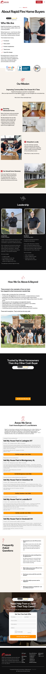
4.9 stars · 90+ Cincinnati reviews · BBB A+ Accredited (14, 521)
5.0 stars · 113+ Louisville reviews (10, 501)
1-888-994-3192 (41, 656)
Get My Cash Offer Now (23, 636)
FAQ (22, 657)
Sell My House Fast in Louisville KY (17, 499)
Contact (23, 659)
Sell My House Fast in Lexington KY (17, 441)
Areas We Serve (23, 422)
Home (20, 7)
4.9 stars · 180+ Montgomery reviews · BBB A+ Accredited (14, 462)
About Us (23, 654)
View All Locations (32, 662)
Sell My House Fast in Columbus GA (18, 480)
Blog (22, 660)
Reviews (23, 662)
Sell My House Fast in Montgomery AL (19, 460)
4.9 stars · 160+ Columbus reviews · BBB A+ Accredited (14, 482)
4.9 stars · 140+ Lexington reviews (10, 443)
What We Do (24, 656)
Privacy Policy (34, 669)
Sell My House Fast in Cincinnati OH (18, 519)
